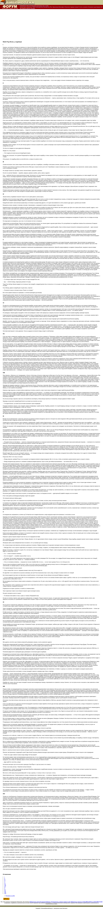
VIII (5, 885)
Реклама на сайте (10, 895)
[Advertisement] (51, 26)
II (4, 878)
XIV (5, 893)
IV (4, 880)
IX (4, 887)
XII (5, 890)
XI (4, 889)
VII (5, 884)
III (4, 879)
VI (4, 883)
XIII (5, 892)
